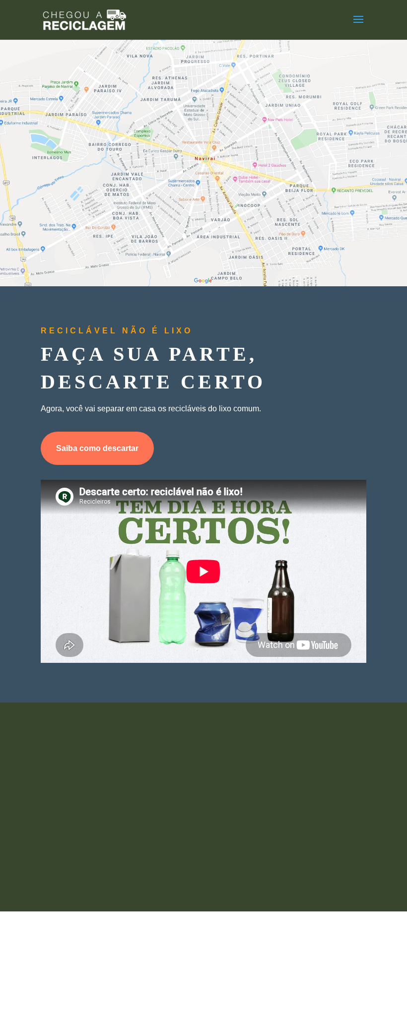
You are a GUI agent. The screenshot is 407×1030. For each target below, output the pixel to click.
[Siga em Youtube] (203, 846)
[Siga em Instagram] (253, 846)
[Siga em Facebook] (154, 846)
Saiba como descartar (97, 448)
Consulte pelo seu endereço (199, 238)
